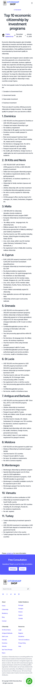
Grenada (4, 639)
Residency (5, 613)
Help (19, 646)
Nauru (3, 653)
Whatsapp (13, 569)
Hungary (20, 608)
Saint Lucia (5, 636)
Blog (3, 617)
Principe (10, 649)
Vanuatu (4, 646)
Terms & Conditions (23, 639)
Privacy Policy (22, 643)
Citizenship (17, 9)
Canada (20, 618)
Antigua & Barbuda (7, 633)
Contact (22, 569)
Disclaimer (21, 636)
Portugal (20, 605)
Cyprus (20, 615)
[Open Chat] (29, 681)
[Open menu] (32, 3)
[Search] (28, 589)
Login (19, 630)
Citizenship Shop (17, 681)
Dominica (4, 643)
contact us (10, 553)
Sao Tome (5, 649)
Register (20, 633)
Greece (20, 612)
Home (3, 605)
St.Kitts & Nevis (6, 630)
